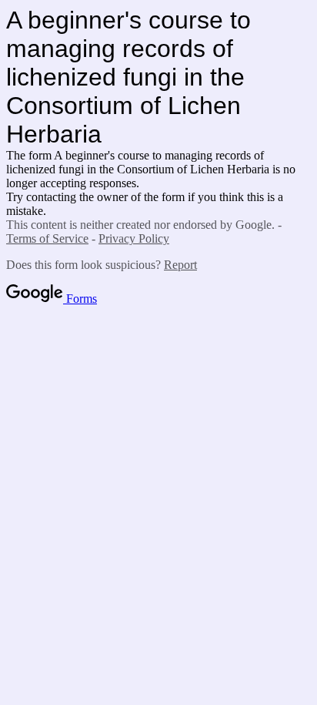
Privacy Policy (133, 238)
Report (180, 264)
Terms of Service (47, 238)
